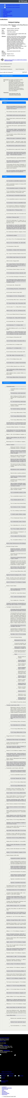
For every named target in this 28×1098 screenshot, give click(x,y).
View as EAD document (5, 66)
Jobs (3, 1090)
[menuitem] (6, 64)
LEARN (5, 14)
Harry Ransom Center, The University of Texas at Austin (15, 94)
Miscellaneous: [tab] (7, 382)
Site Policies (4, 1092)
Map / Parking (3, 1041)
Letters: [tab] (6, 176)
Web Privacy (4, 1094)
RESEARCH (6, 12)
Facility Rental (5, 1089)
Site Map (4, 1091)
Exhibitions (5, 1045)
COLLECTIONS (7, 11)
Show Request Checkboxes (6, 69)
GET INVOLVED (7, 15)
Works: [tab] (5, 102)
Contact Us (4, 1086)
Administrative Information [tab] (7, 75)
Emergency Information (7, 1088)
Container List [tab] (5, 99)
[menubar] (14, 67)
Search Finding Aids (20, 69)
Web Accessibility (5, 1093)
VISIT (4, 9)
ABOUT (5, 16)
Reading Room (6, 1050)
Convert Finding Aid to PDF (6, 63)
